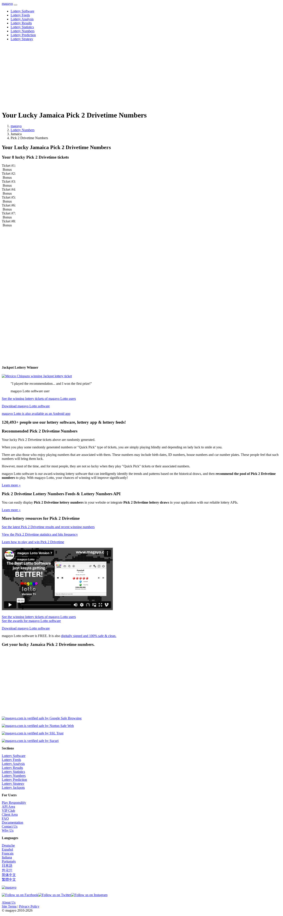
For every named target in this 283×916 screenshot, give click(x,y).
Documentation (12, 822)
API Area (8, 806)
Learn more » (11, 485)
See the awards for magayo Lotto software (31, 621)
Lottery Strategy (22, 39)
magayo (7, 4)
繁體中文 (9, 879)
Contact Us (9, 826)
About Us (8, 902)
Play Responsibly (14, 802)
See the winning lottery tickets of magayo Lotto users (39, 398)
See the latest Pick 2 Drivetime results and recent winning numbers (48, 527)
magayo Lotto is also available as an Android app (36, 413)
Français (7, 853)
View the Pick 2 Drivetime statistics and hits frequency (40, 534)
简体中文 (9, 875)
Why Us (7, 830)
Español (7, 849)
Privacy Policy (29, 906)
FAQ (5, 818)
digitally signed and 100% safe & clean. (88, 636)
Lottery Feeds (20, 15)
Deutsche (8, 845)
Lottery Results (21, 23)
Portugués (9, 861)
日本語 (7, 865)
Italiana (7, 857)
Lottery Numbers (22, 31)
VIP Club (8, 810)
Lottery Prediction (23, 35)
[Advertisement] (134, 75)
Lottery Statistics (22, 27)
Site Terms (9, 906)
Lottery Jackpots (13, 787)
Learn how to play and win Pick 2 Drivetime (33, 542)
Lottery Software (22, 11)
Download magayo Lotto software (26, 406)
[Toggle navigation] (15, 5)
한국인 (7, 870)
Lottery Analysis (22, 19)
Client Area (10, 814)
